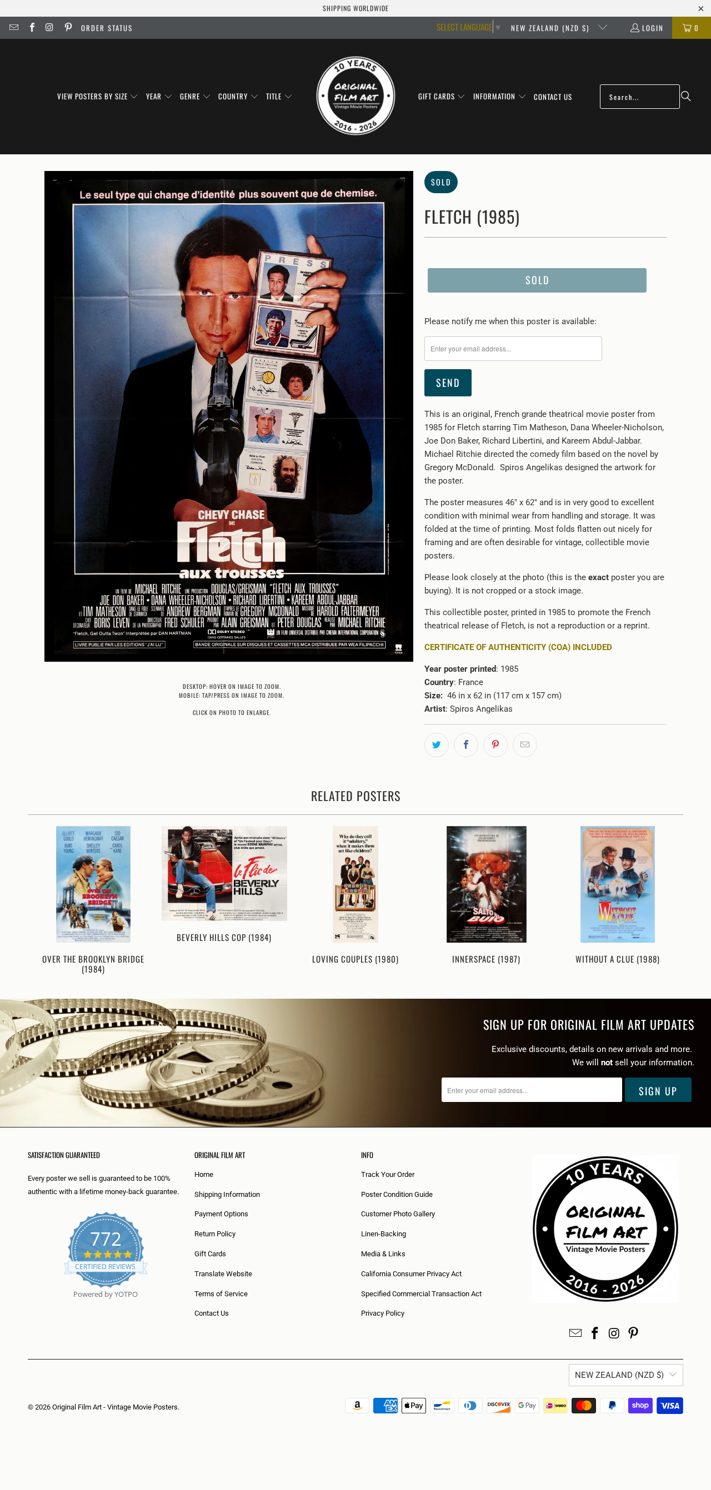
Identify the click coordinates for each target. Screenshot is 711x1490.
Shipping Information (227, 1194)
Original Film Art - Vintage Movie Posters (115, 1407)
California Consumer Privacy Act (411, 1274)
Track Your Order (387, 1174)
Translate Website (223, 1274)
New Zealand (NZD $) (551, 27)
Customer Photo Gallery (398, 1214)
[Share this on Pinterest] (495, 745)
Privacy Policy (382, 1313)
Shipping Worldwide (356, 8)
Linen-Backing (383, 1234)
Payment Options (221, 1214)
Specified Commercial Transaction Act (421, 1294)
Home (203, 1174)
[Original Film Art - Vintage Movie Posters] (355, 96)
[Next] (667, 901)
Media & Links (383, 1254)
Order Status (107, 27)
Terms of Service (221, 1294)
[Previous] (43, 901)
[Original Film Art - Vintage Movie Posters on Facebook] (31, 27)
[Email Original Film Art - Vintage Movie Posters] (13, 27)
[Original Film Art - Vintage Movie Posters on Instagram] (49, 27)
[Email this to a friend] (525, 745)
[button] (98, 96)
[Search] (686, 96)
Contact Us (211, 1313)
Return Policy (215, 1234)
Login (653, 27)
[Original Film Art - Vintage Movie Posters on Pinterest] (67, 27)
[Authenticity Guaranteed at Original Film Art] (28, 1307)
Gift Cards (210, 1254)
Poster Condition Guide (397, 1194)
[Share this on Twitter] (436, 745)
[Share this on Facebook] (466, 745)
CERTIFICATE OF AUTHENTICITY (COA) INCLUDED (518, 647)
